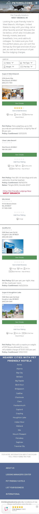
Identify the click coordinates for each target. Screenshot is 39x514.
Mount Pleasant (19, 434)
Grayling (19, 414)
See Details (19, 103)
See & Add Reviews (19, 111)
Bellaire (19, 377)
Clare (19, 401)
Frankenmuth (19, 405)
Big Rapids (19, 381)
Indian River (19, 422)
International (13, 494)
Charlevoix (19, 397)
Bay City (19, 373)
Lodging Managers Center (18, 474)
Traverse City (19, 446)
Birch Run (19, 385)
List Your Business (15, 487)
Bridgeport (19, 389)
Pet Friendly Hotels (15, 481)
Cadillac (19, 393)
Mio (19, 430)
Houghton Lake (19, 418)
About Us (10, 468)
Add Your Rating (19, 162)
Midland (19, 426)
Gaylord (19, 409)
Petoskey (19, 438)
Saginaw (19, 442)
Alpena (19, 369)
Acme (19, 365)
